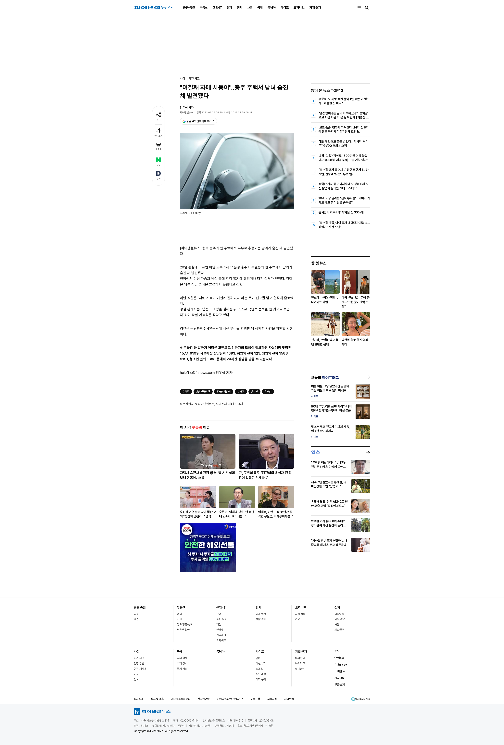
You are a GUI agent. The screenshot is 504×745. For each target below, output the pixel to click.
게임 (218, 624)
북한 (336, 624)
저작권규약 (203, 698)
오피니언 (299, 7)
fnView (339, 658)
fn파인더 (300, 658)
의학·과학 (221, 640)
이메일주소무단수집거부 (230, 698)
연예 (258, 658)
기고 (297, 619)
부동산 (204, 7)
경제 (229, 7)
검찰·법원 (139, 663)
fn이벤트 (339, 671)
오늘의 (325, 377)
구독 (158, 165)
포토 (337, 651)
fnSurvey (340, 664)
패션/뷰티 (261, 663)
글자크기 (158, 135)
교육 (136, 674)
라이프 (285, 7)
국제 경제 (182, 658)
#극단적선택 (224, 391)
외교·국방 (339, 629)
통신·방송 (221, 619)
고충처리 (272, 698)
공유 (158, 120)
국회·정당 (339, 619)
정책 (179, 614)
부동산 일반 (183, 629)
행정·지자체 (140, 668)
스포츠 (259, 668)
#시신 (254, 391)
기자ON (339, 678)
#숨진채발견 (203, 391)
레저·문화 (261, 679)
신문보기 (339, 684)
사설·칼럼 (300, 614)
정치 (239, 7)
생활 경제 (261, 619)
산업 (218, 614)
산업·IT (217, 7)
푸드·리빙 (261, 674)
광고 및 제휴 (157, 698)
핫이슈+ (299, 668)
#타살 (241, 391)
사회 (250, 7)
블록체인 (221, 635)
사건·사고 (194, 78)
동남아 (272, 7)
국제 (260, 7)
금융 (136, 614)
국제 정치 (182, 663)
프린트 (158, 149)
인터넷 (219, 629)
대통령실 (339, 614)
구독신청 (255, 698)
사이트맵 (289, 698)
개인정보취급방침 (180, 698)
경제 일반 (261, 614)
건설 (179, 619)
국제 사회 (182, 668)
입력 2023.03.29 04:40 (209, 112)
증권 (136, 619)
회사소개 (138, 698)
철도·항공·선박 (185, 624)
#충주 (186, 391)
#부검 (268, 391)
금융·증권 (189, 7)
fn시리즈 (300, 663)
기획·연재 (315, 7)
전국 (136, 679)
